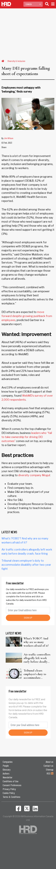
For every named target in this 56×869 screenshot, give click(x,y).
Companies (8, 761)
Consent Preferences (12, 785)
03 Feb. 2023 (6, 142)
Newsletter (7, 777)
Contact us (48, 765)
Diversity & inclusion (16, 61)
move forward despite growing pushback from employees (26, 316)
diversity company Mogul (34, 475)
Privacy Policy (9, 789)
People (6, 765)
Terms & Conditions (11, 796)
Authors (6, 773)
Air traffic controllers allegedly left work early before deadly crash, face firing (37, 658)
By (7, 138)
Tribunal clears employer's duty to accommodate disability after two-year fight (26, 564)
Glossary (6, 769)
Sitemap (49, 769)
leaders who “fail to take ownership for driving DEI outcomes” (26, 437)
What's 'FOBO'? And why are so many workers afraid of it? (36, 642)
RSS (49, 773)
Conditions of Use (10, 781)
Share (3, 147)
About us (49, 761)
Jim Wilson (8, 138)
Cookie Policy (9, 793)
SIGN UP (28, 617)
